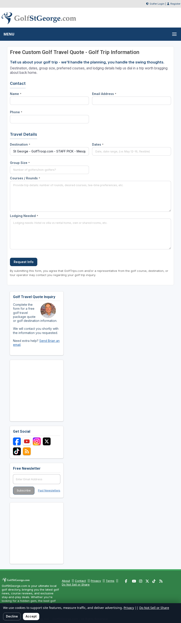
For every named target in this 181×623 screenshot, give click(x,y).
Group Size (20, 163)
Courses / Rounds (25, 178)
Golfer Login (157, 3)
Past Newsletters (49, 490)
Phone (16, 112)
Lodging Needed (24, 216)
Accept (31, 616)
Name (15, 94)
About (66, 580)
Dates (98, 144)
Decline (12, 616)
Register (175, 3)
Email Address (104, 94)
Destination (20, 144)
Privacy (96, 580)
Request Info (24, 262)
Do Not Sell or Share (76, 584)
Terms (110, 580)
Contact (80, 580)
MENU (9, 34)
